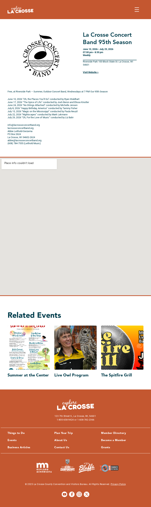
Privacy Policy (118, 484)
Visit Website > (91, 72)
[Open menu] (136, 9)
